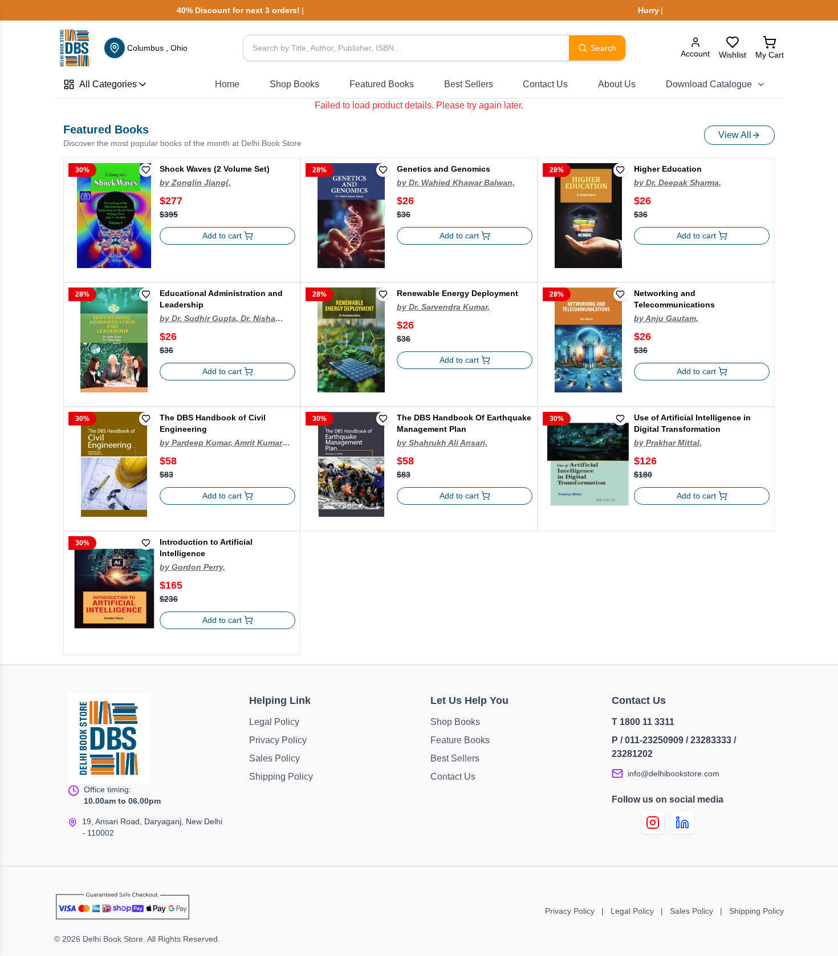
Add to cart (222, 235)
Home (227, 84)
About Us (617, 84)
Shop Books (294, 84)
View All (734, 135)
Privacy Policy (278, 740)
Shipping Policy (281, 776)
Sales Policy (274, 758)
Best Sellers (468, 84)
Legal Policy (274, 722)
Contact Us (545, 84)
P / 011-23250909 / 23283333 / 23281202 (674, 747)
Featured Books (381, 84)
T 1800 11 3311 (643, 722)
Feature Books (460, 740)
